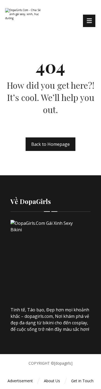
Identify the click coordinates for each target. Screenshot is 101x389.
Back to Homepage (50, 144)
